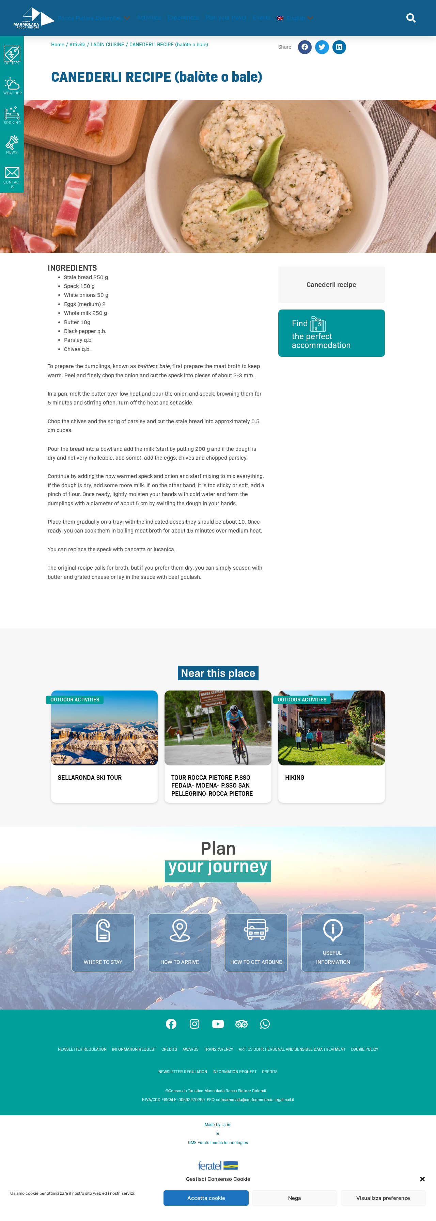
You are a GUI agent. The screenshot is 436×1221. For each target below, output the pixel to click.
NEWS (12, 152)
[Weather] (12, 83)
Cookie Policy (364, 1049)
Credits (169, 1049)
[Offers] (12, 53)
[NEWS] (12, 142)
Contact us (12, 184)
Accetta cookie (206, 1198)
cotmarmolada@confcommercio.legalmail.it (255, 1099)
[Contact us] (12, 172)
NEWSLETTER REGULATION (82, 1049)
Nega (294, 1198)
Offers (11, 63)
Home (57, 45)
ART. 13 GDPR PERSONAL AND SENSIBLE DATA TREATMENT (292, 1049)
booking (12, 122)
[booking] (12, 113)
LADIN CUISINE (107, 45)
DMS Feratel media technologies (218, 1142)
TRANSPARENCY (218, 1049)
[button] (422, 1179)
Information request (134, 1049)
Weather (12, 93)
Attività (77, 45)
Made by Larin (218, 1124)
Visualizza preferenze (383, 1198)
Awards (191, 1049)
